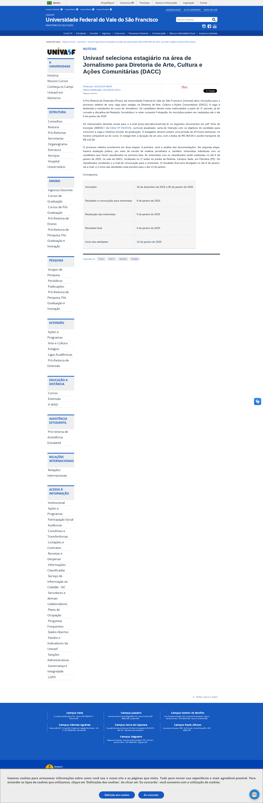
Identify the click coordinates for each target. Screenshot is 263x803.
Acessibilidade (173, 9)
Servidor (94, 33)
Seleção (123, 259)
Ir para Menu (71, 9)
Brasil (57, 2)
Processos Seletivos (138, 33)
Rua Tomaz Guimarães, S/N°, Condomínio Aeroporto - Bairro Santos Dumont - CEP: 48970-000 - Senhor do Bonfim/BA (186, 717)
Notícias (81, 42)
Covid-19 (68, 33)
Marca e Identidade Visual (182, 33)
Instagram (204, 26)
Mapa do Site (210, 9)
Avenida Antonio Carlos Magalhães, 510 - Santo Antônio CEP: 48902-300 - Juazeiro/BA (130, 717)
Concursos (119, 33)
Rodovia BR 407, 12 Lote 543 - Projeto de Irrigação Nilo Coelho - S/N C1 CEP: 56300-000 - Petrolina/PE (74, 729)
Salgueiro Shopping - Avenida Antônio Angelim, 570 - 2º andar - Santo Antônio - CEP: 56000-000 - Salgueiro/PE (130, 741)
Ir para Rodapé (103, 9)
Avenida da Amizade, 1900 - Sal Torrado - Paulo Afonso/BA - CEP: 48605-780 (187, 729)
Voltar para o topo (206, 697)
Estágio (135, 259)
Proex (101, 259)
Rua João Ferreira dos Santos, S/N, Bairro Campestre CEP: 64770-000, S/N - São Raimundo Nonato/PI (130, 729)
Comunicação (159, 33)
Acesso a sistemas (208, 33)
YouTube (215, 26)
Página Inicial (68, 42)
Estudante (81, 33)
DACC (112, 259)
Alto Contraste (192, 9)
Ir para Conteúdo (54, 9)
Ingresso (106, 33)
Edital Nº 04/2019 (120, 128)
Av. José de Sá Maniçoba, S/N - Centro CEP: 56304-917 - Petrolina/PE (74, 717)
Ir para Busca (87, 9)
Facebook (210, 26)
